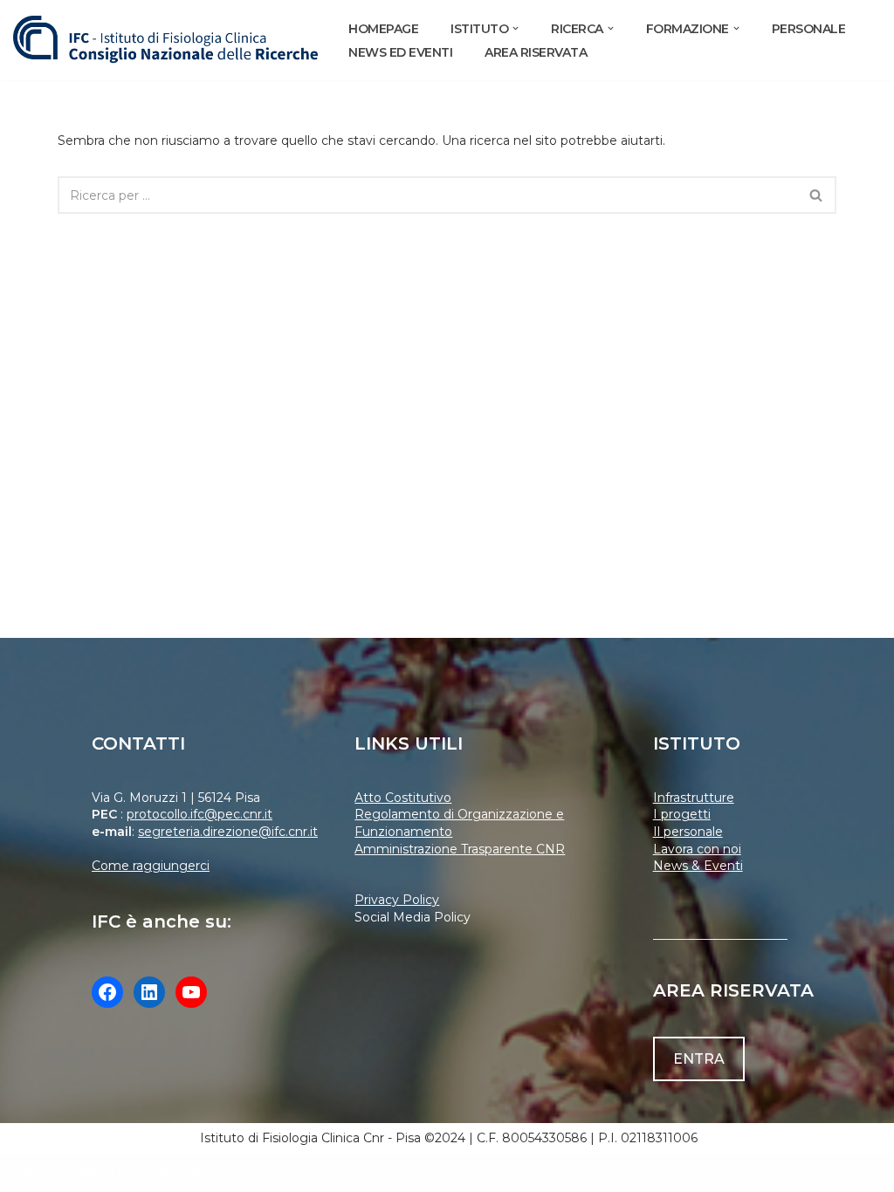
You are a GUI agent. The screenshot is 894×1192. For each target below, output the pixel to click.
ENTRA (699, 1059)
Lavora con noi (697, 849)
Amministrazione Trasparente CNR (459, 849)
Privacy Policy (396, 900)
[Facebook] (107, 992)
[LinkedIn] (149, 992)
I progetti (682, 814)
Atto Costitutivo (402, 797)
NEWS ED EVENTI (400, 52)
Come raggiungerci (151, 865)
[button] (515, 28)
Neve (29, 1172)
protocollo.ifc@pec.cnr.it (199, 814)
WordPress (169, 1172)
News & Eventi (698, 865)
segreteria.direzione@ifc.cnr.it (228, 831)
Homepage (383, 29)
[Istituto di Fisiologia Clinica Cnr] (166, 40)
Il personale (688, 831)
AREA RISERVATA (536, 52)
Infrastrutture (693, 797)
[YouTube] (191, 992)
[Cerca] (816, 195)
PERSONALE (809, 29)
